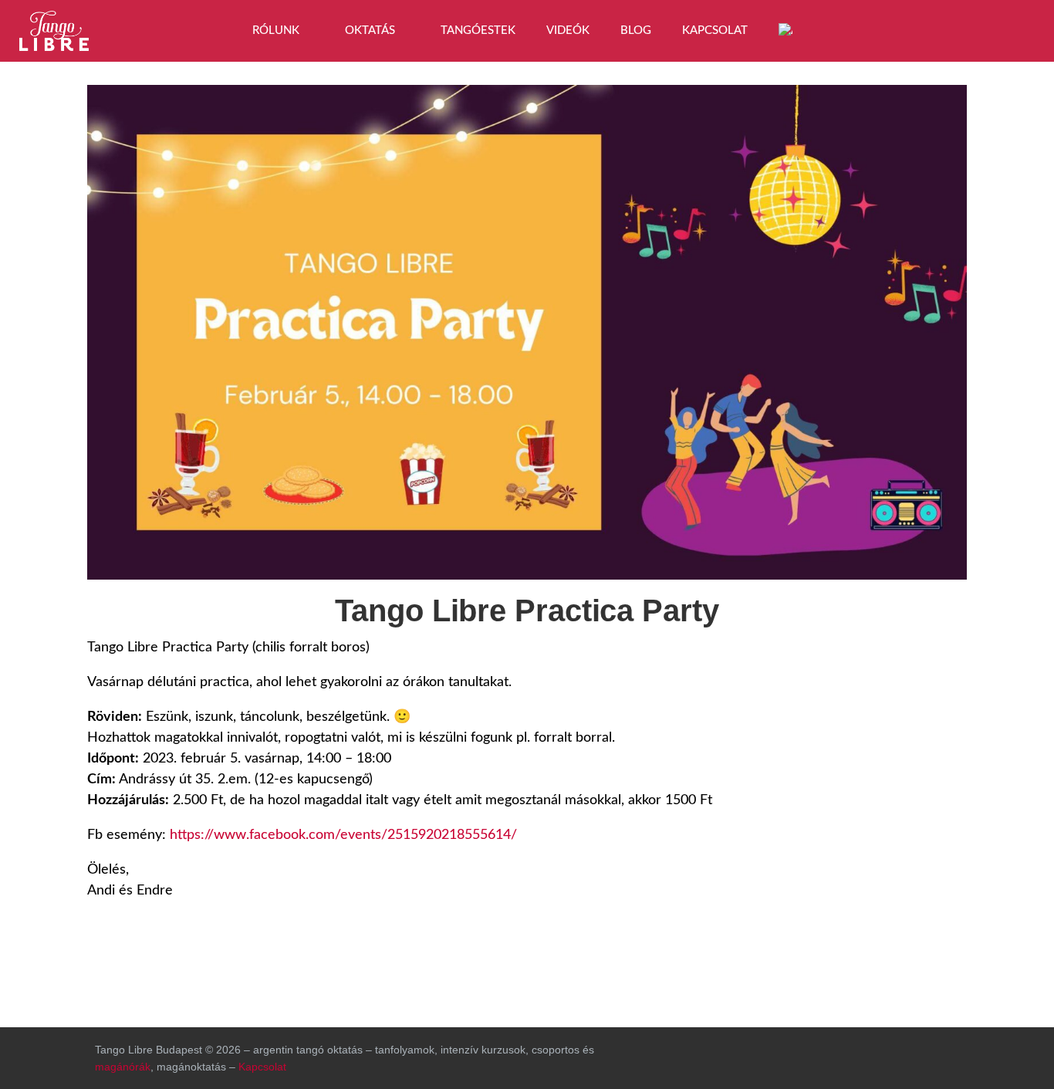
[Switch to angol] (785, 31)
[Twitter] (875, 1054)
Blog (635, 30)
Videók (567, 30)
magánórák (122, 1066)
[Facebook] (935, 27)
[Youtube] (1015, 27)
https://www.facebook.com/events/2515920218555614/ (343, 835)
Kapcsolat (715, 30)
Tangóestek (478, 30)
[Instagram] (975, 27)
